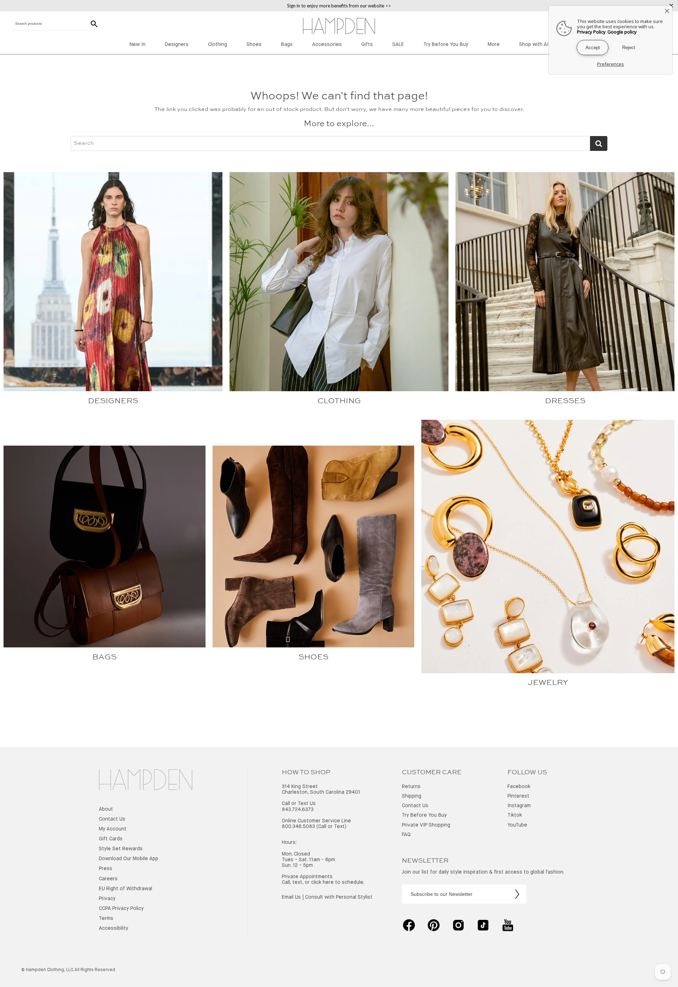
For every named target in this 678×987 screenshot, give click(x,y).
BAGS (104, 657)
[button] (145, 780)
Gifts (367, 44)
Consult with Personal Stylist (339, 897)
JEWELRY (548, 683)
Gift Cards (111, 838)
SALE (398, 44)
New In (137, 44)
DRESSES (565, 401)
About (106, 809)
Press (105, 868)
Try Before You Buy (445, 44)
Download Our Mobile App (128, 858)
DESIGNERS (113, 401)
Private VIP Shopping (426, 825)
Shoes (254, 44)
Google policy (622, 32)
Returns (411, 786)
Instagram (519, 805)
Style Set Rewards (121, 848)
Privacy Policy (591, 32)
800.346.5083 (298, 826)
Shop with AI (533, 44)
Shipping (411, 796)
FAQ (406, 834)
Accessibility (113, 928)
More (494, 44)
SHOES (313, 657)
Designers (177, 44)
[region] (339, 5)
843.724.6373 (298, 809)
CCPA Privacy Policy (121, 908)
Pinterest (518, 796)
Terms (106, 918)
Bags (287, 44)
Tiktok (514, 815)
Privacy (107, 898)
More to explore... (339, 124)
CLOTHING (339, 401)
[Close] (667, 10)
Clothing (217, 44)
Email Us (291, 897)
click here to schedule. (337, 882)
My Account (112, 829)
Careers (108, 878)
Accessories (327, 44)
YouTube (517, 825)
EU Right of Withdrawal (125, 888)
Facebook (518, 786)
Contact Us (112, 819)
